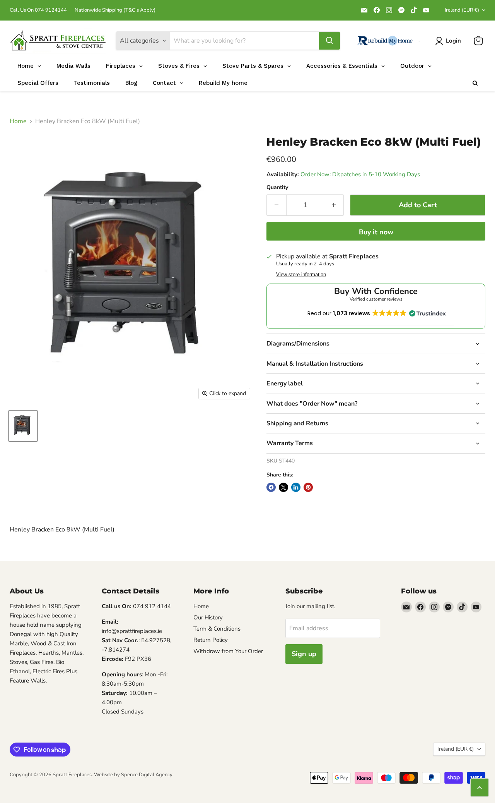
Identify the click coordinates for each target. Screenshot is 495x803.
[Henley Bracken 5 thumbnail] (23, 426)
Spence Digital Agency (146, 774)
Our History (208, 617)
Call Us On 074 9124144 (38, 10)
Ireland (462, 10)
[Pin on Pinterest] (308, 487)
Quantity (277, 187)
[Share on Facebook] (271, 487)
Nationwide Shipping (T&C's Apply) (115, 10)
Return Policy (210, 640)
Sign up (304, 654)
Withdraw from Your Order (228, 651)
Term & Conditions (217, 629)
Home (18, 121)
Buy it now (376, 232)
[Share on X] (283, 487)
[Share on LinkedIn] (295, 487)
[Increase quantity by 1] (334, 205)
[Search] (329, 41)
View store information (301, 274)
